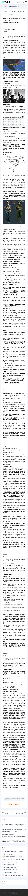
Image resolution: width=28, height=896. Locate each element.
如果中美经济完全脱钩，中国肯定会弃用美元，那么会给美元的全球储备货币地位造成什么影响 (15, 875)
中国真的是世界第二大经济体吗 (11, 872)
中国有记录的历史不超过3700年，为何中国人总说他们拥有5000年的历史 (15, 851)
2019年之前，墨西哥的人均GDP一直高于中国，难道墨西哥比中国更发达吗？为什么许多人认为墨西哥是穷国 (15, 859)
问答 (6, 6)
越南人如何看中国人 (8, 854)
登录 (18, 2)
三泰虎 (7, 798)
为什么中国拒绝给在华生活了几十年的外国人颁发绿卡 (15, 856)
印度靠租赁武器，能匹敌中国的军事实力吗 (13, 869)
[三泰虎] (6, 2)
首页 (3, 6)
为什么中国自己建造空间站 (10, 867)
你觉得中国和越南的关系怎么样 (13, 6)
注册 (23, 2)
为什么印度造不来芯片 (9, 864)
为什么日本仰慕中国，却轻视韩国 (11, 862)
